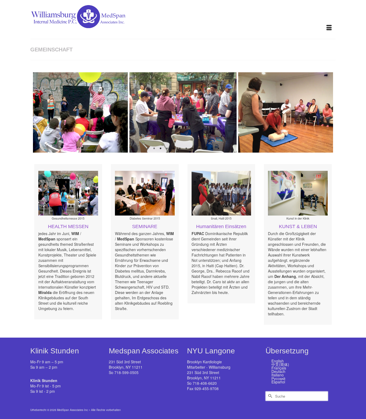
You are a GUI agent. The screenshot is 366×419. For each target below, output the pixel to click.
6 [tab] (179, 148)
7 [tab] (186, 148)
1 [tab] (147, 148)
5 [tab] (173, 148)
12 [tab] (218, 148)
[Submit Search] (270, 396)
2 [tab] (154, 148)
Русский (278, 378)
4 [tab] (167, 148)
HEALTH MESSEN (68, 226)
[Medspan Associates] (78, 16)
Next (325, 113)
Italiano (277, 375)
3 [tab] (160, 148)
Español (278, 381)
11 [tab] (212, 148)
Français (278, 368)
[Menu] (329, 28)
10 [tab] (205, 148)
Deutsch (278, 371)
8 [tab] (192, 148)
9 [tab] (199, 148)
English (277, 361)
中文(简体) (280, 364)
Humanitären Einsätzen (221, 226)
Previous (40, 113)
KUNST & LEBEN (298, 226)
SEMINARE (144, 226)
